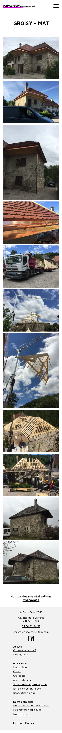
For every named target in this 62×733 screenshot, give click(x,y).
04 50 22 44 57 (31, 626)
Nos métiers (20, 654)
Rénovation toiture (24, 692)
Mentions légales (23, 722)
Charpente (19, 675)
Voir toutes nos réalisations (31, 598)
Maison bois (20, 667)
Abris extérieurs (22, 679)
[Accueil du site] (19, 6)
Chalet (17, 671)
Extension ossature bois (27, 688)
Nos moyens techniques (27, 709)
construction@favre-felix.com (31, 631)
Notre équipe (21, 714)
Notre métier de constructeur (31, 705)
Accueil (17, 646)
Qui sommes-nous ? (24, 650)
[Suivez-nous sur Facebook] (31, 639)
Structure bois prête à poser (30, 684)
